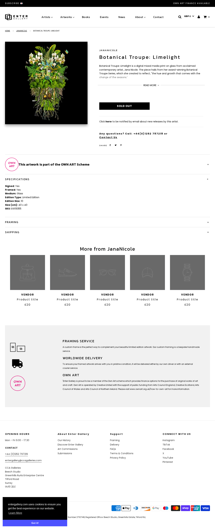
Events (104, 17)
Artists (45, 17)
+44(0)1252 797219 (148, 133)
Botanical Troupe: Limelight (140, 57)
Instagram (169, 440)
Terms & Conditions (121, 453)
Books (86, 17)
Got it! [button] (35, 523)
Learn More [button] (15, 513)
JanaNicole (21, 31)
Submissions (65, 453)
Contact (158, 17)
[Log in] (199, 17)
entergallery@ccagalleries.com (23, 460)
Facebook (168, 449)
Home (7, 31)
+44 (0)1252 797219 (16, 454)
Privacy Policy (118, 457)
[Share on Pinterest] (121, 145)
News (121, 17)
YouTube (168, 457)
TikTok (166, 444)
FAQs (113, 449)
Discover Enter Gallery (70, 444)
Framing (115, 440)
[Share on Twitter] (115, 145)
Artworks (66, 17)
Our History (64, 440)
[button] (189, 16)
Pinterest (168, 462)
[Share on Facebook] (110, 145)
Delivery (114, 444)
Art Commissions (68, 449)
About (139, 17)
